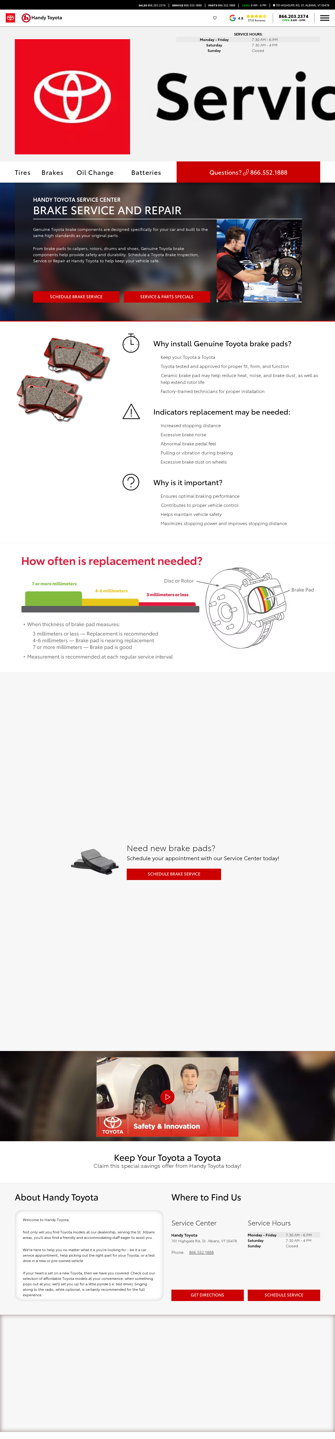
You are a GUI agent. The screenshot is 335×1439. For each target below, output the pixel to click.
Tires (23, 171)
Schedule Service (284, 1295)
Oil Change (95, 171)
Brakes (52, 171)
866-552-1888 (187, 5)
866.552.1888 (221, 5)
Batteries (146, 171)
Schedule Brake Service (174, 874)
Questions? (248, 172)
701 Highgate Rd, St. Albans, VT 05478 (302, 5)
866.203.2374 (152, 5)
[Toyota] (10, 18)
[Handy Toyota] (44, 18)
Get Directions (207, 1295)
